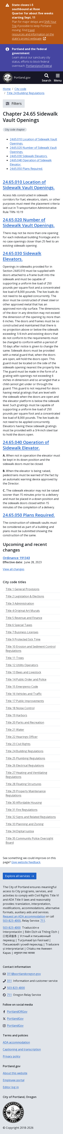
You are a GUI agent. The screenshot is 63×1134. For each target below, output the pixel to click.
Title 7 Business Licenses (22, 632)
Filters (16, 103)
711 (42, 921)
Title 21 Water (15, 730)
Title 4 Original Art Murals (23, 611)
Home (7, 89)
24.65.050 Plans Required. (26, 169)
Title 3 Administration (20, 603)
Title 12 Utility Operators (22, 665)
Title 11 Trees (15, 658)
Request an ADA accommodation (24, 916)
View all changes (13, 569)
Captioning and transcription (22, 1049)
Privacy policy (11, 1056)
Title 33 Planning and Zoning (25, 824)
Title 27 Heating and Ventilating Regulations (26, 775)
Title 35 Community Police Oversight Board (29, 840)
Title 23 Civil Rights (18, 744)
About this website (15, 1073)
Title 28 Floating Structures (23, 784)
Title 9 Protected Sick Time (23, 639)
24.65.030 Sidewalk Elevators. (28, 156)
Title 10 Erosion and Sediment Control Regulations (30, 649)
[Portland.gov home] (16, 78)
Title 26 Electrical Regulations (25, 765)
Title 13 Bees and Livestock (23, 672)
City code (20, 89)
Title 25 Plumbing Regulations (25, 758)
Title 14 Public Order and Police (26, 679)
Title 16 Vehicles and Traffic (24, 694)
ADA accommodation (16, 1042)
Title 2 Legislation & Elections (25, 596)
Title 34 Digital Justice (20, 831)
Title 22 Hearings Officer (22, 737)
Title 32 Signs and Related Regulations (31, 817)
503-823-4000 (12, 921)
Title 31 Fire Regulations (21, 810)
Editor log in (11, 1087)
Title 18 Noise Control (20, 708)
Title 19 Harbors (16, 715)
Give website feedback (25, 862)
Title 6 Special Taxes (19, 625)
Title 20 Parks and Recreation (25, 722)
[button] (46, 77)
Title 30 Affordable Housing (24, 802)
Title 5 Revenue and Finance (24, 618)
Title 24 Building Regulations (25, 93)
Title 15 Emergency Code (22, 686)
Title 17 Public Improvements (25, 701)
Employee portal (13, 1080)
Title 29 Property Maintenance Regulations (26, 793)
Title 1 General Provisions (22, 589)
